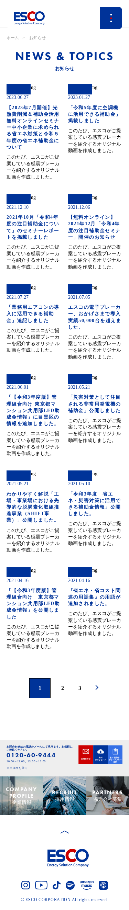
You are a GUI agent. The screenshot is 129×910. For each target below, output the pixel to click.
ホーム (13, 37)
